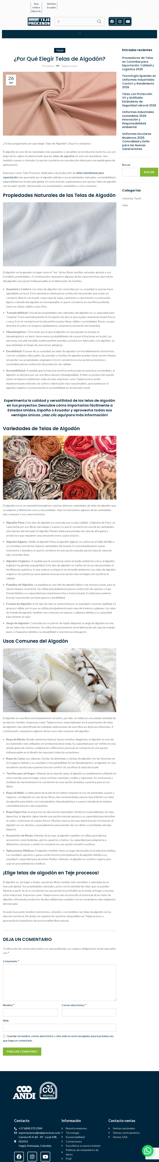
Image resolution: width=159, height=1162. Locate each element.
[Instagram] (120, 21)
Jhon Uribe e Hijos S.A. (36, 7)
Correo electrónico (74, 1005)
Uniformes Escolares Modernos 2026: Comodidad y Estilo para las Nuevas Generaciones (136, 141)
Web (6, 1020)
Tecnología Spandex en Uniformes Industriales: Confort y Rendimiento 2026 (139, 81)
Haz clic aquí (54, 415)
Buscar (126, 164)
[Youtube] (127, 21)
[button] (79, 33)
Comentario (11, 961)
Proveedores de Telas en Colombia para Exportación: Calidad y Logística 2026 (138, 63)
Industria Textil (131, 198)
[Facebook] (112, 21)
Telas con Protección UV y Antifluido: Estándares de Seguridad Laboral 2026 (139, 99)
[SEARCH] (99, 21)
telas (59, 50)
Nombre (9, 1005)
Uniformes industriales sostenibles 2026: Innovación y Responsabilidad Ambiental (138, 119)
